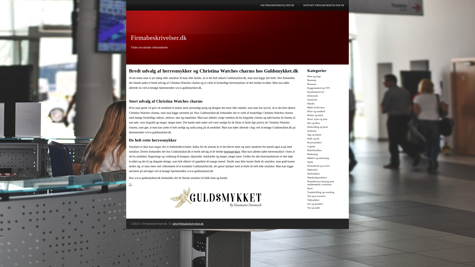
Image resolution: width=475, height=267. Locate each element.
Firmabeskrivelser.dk (159, 37)
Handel (311, 103)
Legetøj (311, 146)
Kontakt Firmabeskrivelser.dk (323, 5)
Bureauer (311, 84)
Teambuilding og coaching (320, 192)
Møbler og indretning (318, 158)
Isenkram (311, 130)
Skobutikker (313, 173)
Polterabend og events (318, 165)
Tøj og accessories (316, 196)
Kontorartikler (314, 142)
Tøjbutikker (313, 200)
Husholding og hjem (317, 127)
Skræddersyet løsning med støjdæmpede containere (320, 183)
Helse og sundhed (316, 111)
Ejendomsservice (315, 91)
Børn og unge (314, 76)
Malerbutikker (314, 150)
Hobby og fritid (315, 115)
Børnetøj (311, 80)
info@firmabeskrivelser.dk (188, 223)
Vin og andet (313, 207)
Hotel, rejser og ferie (317, 119)
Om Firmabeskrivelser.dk (277, 5)
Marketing (312, 154)
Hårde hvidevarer (316, 107)
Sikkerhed (312, 169)
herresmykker (232, 151)
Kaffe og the (313, 138)
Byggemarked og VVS (318, 88)
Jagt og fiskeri (314, 134)
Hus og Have (313, 123)
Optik (310, 162)
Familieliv (312, 99)
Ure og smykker (315, 203)
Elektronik (312, 95)
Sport (310, 188)
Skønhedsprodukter (317, 177)
